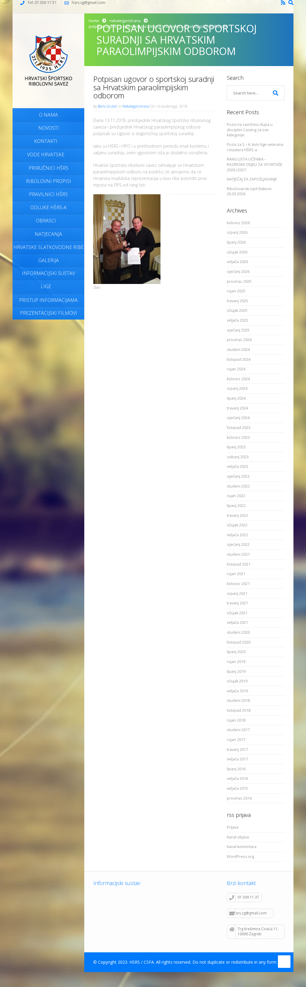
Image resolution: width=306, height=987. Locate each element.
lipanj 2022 (236, 505)
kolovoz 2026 (238, 222)
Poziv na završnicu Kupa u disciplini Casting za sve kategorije (250, 129)
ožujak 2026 (237, 252)
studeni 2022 (238, 486)
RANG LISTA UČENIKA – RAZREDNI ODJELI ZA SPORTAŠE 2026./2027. (254, 164)
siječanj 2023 (238, 476)
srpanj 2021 (237, 593)
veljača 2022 (237, 534)
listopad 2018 (238, 710)
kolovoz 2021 (238, 583)
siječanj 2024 (238, 417)
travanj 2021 (237, 603)
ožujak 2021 (237, 612)
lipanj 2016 (236, 768)
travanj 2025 (237, 300)
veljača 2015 (237, 788)
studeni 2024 (238, 349)
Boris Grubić (107, 106)
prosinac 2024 (239, 339)
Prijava (232, 827)
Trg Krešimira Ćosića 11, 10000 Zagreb (258, 931)
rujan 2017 (236, 739)
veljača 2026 (237, 261)
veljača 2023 (237, 466)
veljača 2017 (237, 759)
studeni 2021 (238, 554)
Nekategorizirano (125, 20)
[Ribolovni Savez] (48, 60)
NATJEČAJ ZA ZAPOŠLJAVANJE (252, 179)
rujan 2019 (236, 661)
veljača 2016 (237, 778)
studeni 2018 (238, 700)
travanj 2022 (237, 515)
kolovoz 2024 (238, 378)
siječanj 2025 (238, 330)
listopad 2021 (238, 564)
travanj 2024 (237, 408)
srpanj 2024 (237, 388)
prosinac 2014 (239, 798)
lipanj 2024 (236, 398)
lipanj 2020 (236, 651)
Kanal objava (238, 837)
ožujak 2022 (237, 525)
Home (94, 20)
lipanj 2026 (236, 242)
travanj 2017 (237, 749)
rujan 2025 (236, 291)
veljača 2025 (237, 320)
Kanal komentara (241, 846)
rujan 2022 (236, 495)
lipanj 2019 (236, 671)
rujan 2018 (236, 720)
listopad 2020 (238, 642)
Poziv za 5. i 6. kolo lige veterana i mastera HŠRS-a (255, 147)
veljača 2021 (237, 622)
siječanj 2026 (238, 271)
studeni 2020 (238, 632)
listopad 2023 (238, 427)
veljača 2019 (237, 690)
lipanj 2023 (236, 447)
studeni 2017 (238, 729)
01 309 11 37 (248, 897)
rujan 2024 (236, 369)
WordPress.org (240, 856)
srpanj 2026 (237, 232)
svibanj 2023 (238, 456)
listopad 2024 (238, 359)
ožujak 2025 (237, 310)
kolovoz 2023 (238, 437)
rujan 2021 (236, 573)
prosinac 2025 (239, 281)
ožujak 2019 (237, 681)
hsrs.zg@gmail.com (250, 913)
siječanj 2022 (238, 544)
